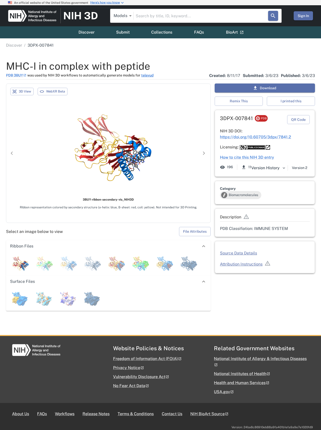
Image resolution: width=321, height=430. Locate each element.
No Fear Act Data (129, 385)
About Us (20, 413)
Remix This (239, 101)
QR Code (298, 120)
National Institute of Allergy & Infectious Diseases (260, 358)
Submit (123, 32)
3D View (25, 91)
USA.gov (222, 391)
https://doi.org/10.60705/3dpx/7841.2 (255, 137)
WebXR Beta (55, 91)
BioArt (232, 32)
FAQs (199, 32)
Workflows (64, 413)
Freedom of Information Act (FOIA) (145, 358)
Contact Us (172, 413)
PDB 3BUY (14, 75)
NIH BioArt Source (207, 413)
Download (268, 88)
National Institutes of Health (240, 373)
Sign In (303, 16)
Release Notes (96, 413)
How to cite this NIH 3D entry (247, 157)
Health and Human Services (240, 382)
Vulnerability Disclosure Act (139, 376)
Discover (86, 32)
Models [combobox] (120, 15)
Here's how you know (105, 2)
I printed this (291, 101)
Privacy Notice (126, 367)
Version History (265, 167)
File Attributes (195, 231)
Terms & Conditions (136, 413)
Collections (161, 32)
